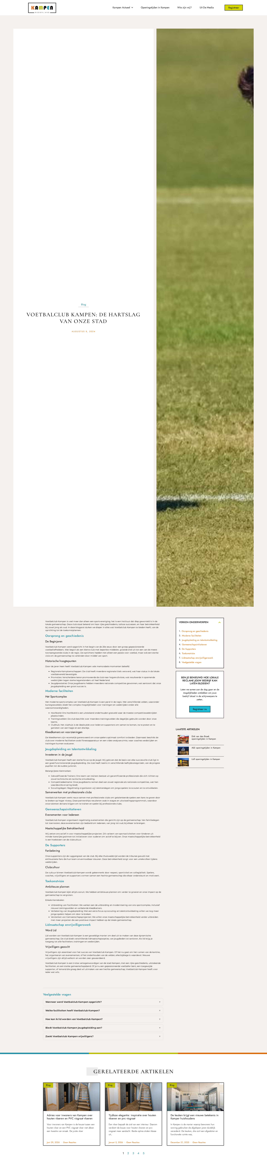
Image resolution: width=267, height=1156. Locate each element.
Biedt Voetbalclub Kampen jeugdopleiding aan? (103, 1027)
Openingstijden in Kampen (155, 7)
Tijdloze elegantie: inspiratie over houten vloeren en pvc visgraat (132, 1116)
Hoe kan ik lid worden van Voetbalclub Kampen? (103, 1019)
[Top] (9, 1121)
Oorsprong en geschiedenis (195, 631)
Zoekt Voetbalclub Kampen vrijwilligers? (103, 1036)
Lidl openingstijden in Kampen (206, 759)
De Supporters (189, 649)
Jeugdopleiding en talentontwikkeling (199, 640)
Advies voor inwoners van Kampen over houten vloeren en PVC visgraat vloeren (70, 1116)
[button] (219, 622)
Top (9, 1126)
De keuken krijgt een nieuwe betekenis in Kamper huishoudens (194, 1116)
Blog (83, 304)
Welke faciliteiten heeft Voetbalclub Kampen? (103, 1010)
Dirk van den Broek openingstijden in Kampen (204, 737)
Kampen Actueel (121, 7)
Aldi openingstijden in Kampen (206, 747)
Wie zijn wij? (184, 7)
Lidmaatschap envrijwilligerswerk (197, 657)
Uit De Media (207, 7)
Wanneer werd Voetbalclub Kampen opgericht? (103, 1002)
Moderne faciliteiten (191, 635)
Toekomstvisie (188, 653)
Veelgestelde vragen (191, 662)
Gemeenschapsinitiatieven (194, 644)
